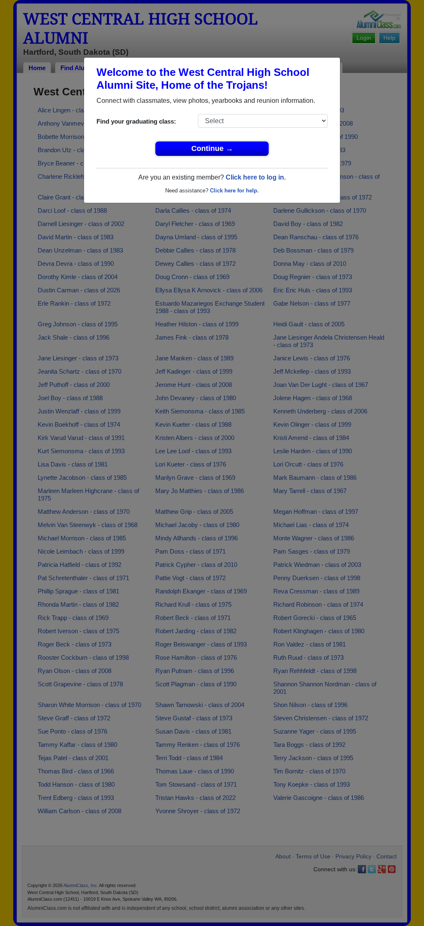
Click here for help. (234, 190)
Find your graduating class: (136, 121)
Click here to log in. (256, 177)
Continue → (212, 148)
